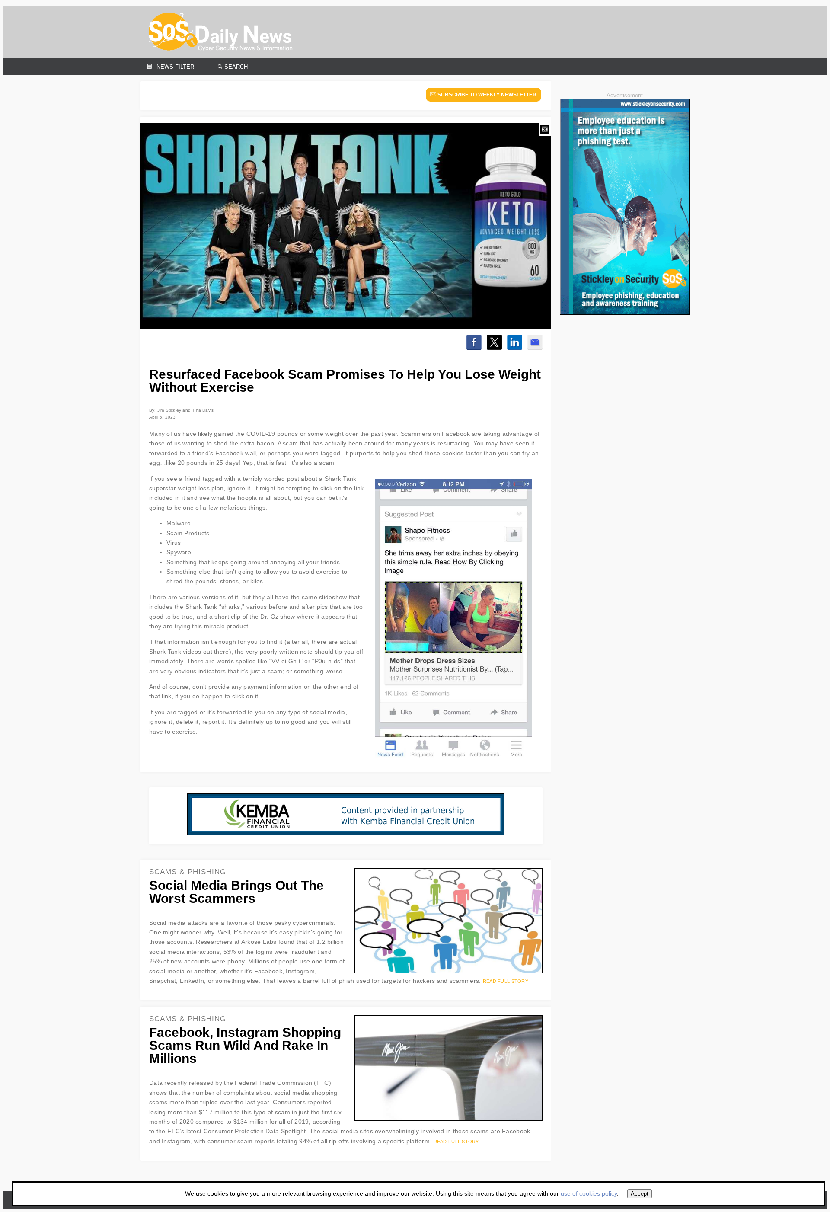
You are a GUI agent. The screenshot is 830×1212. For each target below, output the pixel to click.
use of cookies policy (589, 1193)
